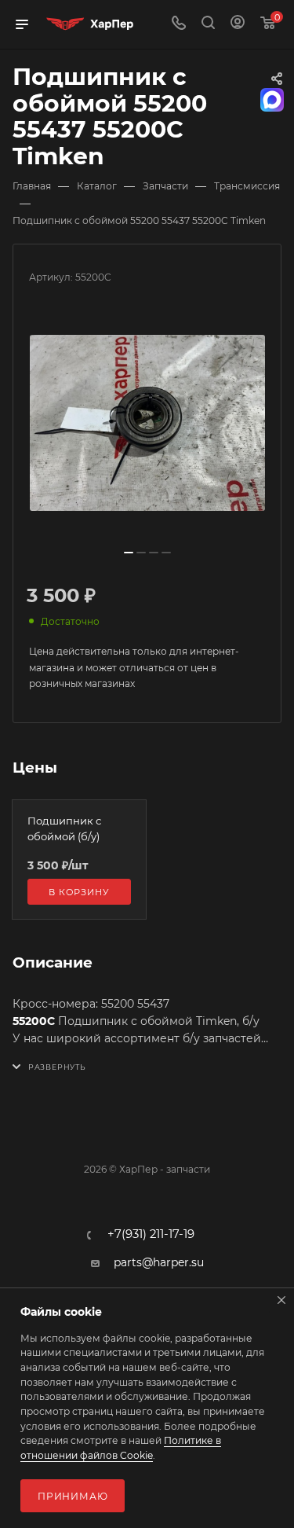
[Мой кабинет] (237, 24)
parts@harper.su (159, 1262)
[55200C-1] (147, 423)
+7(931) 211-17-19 (150, 1234)
